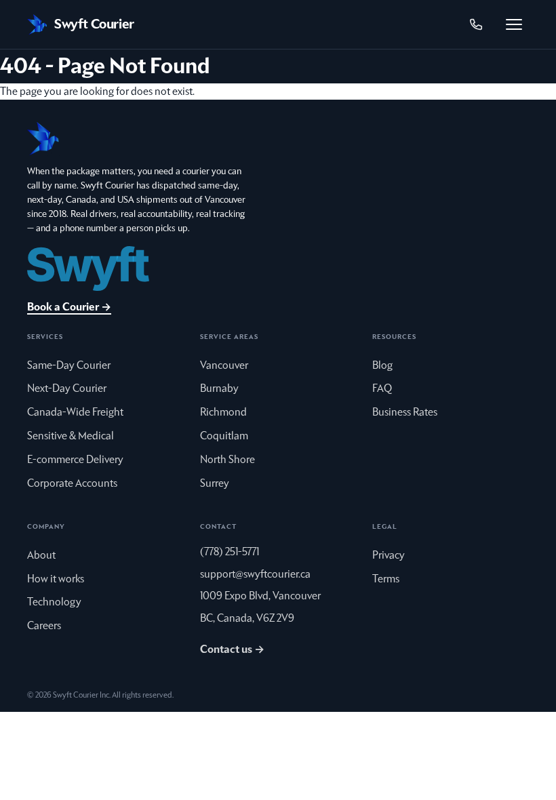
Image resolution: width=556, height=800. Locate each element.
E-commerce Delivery (75, 459)
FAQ (382, 388)
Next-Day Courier (66, 388)
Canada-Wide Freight (75, 412)
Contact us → (232, 649)
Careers (44, 625)
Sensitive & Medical (70, 435)
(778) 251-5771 (229, 551)
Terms (385, 579)
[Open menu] (514, 24)
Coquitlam (224, 435)
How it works (55, 579)
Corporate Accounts (72, 483)
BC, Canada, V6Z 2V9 (247, 618)
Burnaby (219, 388)
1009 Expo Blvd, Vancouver (260, 595)
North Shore (227, 459)
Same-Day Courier (69, 365)
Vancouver (224, 365)
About (41, 555)
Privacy (388, 555)
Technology (54, 602)
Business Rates (404, 412)
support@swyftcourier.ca (255, 574)
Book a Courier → (69, 307)
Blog (382, 365)
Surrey (214, 483)
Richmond (223, 412)
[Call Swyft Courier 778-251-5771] (476, 24)
